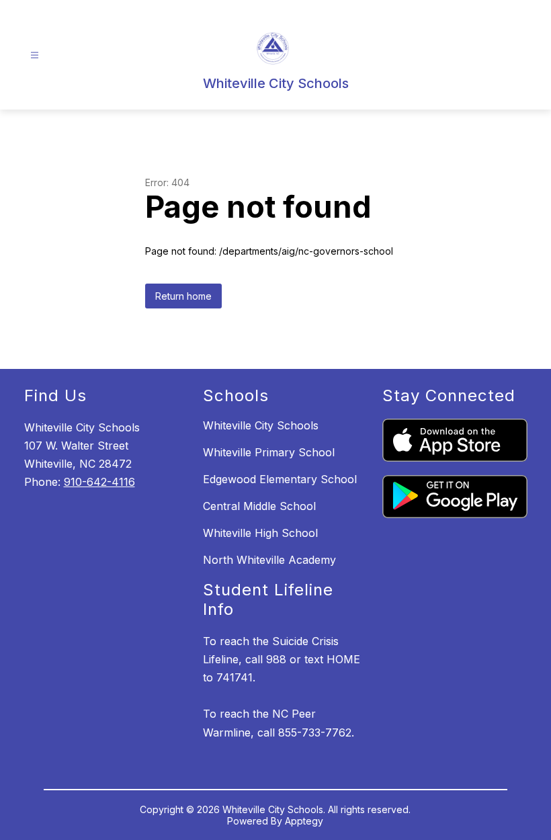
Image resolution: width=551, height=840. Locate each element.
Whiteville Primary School (269, 452)
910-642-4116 (99, 482)
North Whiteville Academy (269, 559)
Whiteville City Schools (261, 425)
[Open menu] (34, 55)
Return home (183, 296)
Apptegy (304, 821)
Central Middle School (259, 506)
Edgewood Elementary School (280, 479)
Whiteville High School (260, 533)
